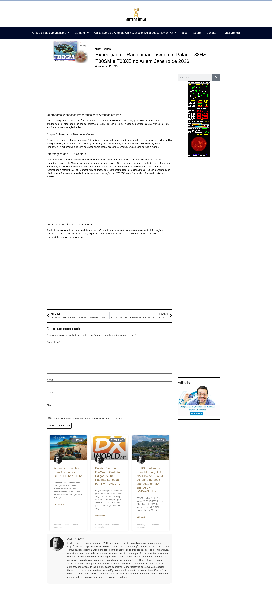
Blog (185, 32)
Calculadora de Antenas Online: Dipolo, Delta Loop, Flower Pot (133, 32)
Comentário (53, 342)
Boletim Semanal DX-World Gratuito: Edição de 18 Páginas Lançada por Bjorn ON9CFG (108, 475)
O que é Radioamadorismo (49, 32)
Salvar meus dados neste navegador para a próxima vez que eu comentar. (86, 418)
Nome (50, 380)
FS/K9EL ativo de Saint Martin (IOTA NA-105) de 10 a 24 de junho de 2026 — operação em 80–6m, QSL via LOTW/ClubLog (150, 479)
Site (49, 405)
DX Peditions (104, 49)
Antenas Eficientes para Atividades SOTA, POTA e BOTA (68, 472)
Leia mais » (59, 505)
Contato (211, 32)
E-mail (51, 392)
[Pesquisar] (216, 77)
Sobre (197, 32)
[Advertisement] (109, 92)
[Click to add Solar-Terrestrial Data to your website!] (199, 156)
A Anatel (80, 32)
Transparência (231, 32)
